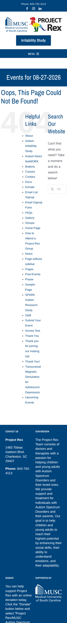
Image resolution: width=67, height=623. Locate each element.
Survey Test (32, 330)
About (29, 135)
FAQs (28, 212)
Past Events (32, 274)
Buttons (30, 166)
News (29, 253)
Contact (30, 176)
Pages (29, 269)
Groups (29, 222)
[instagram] (33, 8)
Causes (30, 171)
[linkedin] (40, 8)
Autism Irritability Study (31, 146)
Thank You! (32, 361)
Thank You (32, 335)
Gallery (29, 217)
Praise (29, 279)
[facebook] (27, 8)
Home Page (32, 228)
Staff (28, 315)
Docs (28, 181)
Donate (29, 187)
